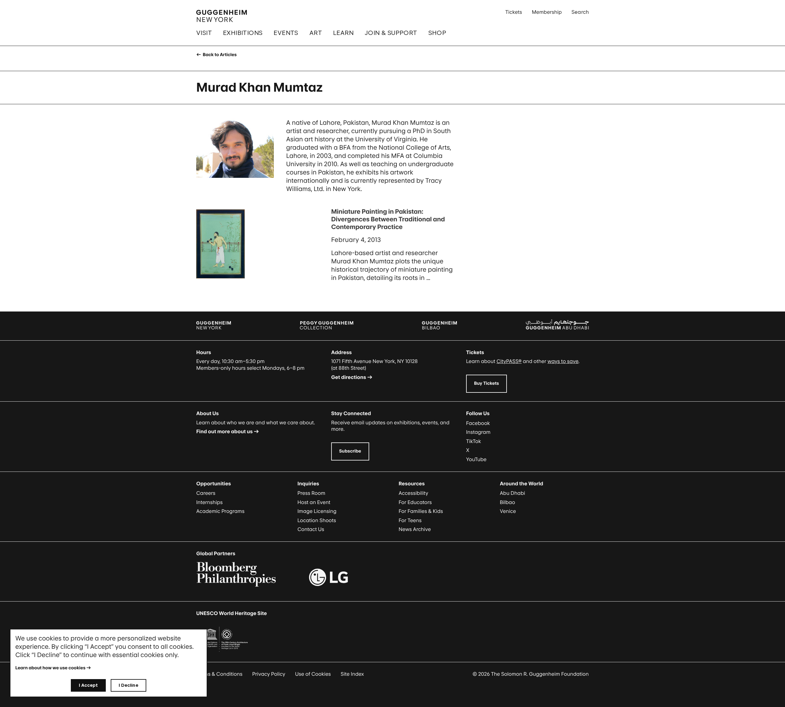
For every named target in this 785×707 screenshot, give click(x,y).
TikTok (473, 441)
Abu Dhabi (512, 493)
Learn (343, 32)
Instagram (478, 432)
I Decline (128, 685)
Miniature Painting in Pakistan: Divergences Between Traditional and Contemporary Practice (388, 219)
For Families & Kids (421, 511)
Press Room (311, 493)
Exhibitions (242, 32)
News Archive (415, 529)
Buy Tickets (486, 383)
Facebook (478, 423)
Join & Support (391, 32)
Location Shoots (316, 520)
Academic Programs (220, 511)
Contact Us (310, 529)
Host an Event (313, 502)
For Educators (415, 502)
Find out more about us (224, 431)
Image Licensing (316, 511)
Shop (437, 32)
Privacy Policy (268, 674)
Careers (205, 493)
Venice (508, 511)
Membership (547, 12)
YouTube (476, 459)
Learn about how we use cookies (50, 668)
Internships (209, 502)
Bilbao (507, 502)
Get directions (348, 377)
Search (580, 12)
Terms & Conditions (219, 674)
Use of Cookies (313, 674)
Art (315, 32)
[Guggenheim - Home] (221, 16)
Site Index (352, 674)
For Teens (410, 520)
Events (286, 32)
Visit (204, 32)
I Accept (88, 685)
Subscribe (350, 451)
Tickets (513, 12)
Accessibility (413, 493)
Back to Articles (219, 54)
